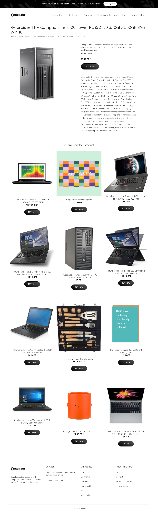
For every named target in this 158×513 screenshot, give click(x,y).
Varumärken (138, 15)
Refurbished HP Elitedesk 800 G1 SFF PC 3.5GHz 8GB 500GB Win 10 (79, 276)
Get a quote (110, 4)
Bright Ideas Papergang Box (79, 199)
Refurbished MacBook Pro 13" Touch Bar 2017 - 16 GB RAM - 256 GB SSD (126, 432)
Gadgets (88, 15)
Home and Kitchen (107, 15)
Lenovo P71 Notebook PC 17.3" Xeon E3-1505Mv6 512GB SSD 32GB (32, 201)
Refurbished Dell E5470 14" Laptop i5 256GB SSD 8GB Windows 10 (32, 351)
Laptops (93, 50)
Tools (124, 15)
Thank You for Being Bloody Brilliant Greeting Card (126, 351)
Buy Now (90, 66)
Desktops (85, 50)
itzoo (95, 47)
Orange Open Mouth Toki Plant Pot (79, 431)
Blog (118, 472)
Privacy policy (122, 486)
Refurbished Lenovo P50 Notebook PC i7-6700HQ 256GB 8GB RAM (32, 421)
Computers (57, 15)
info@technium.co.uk (54, 480)
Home (13, 36)
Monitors (127, 47)
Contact (119, 477)
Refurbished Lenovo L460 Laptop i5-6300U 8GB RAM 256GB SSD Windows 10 (32, 273)
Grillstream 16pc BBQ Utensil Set (79, 359)
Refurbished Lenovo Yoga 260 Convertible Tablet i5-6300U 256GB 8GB (126, 272)
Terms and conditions (125, 481)
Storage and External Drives (110, 47)
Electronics (73, 15)
